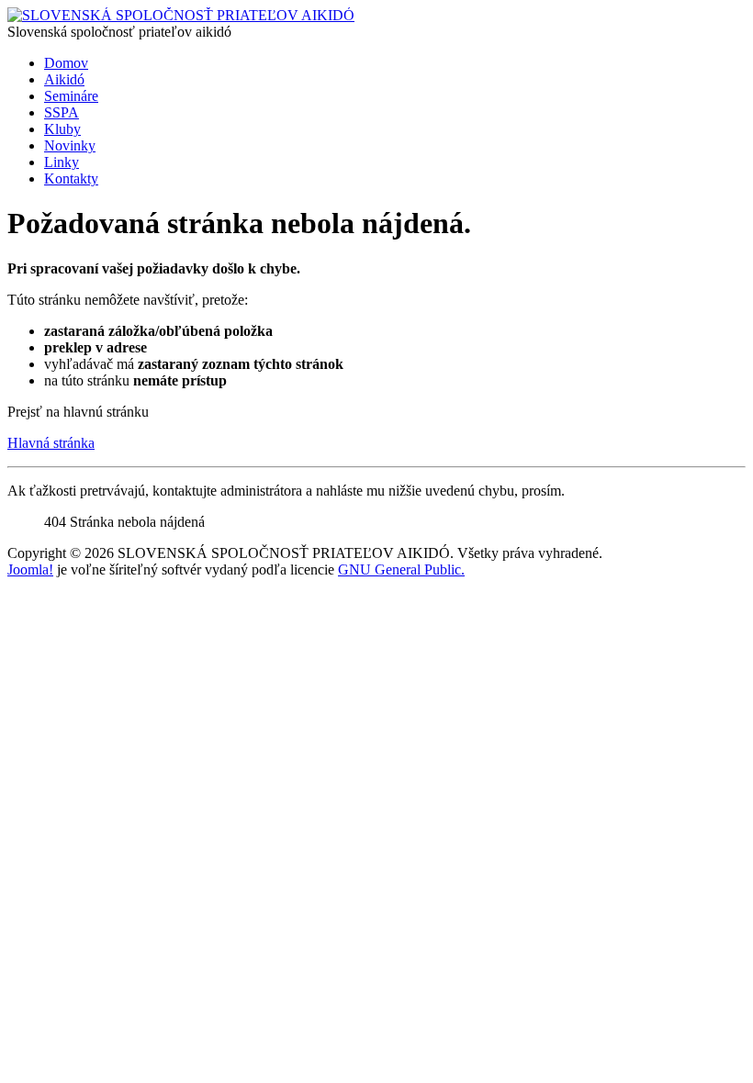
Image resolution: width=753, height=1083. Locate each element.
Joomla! (30, 569)
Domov (66, 63)
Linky (61, 162)
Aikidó (64, 79)
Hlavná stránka (51, 443)
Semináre (71, 96)
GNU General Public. (401, 569)
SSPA (61, 112)
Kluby (62, 129)
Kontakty (71, 178)
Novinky (70, 145)
